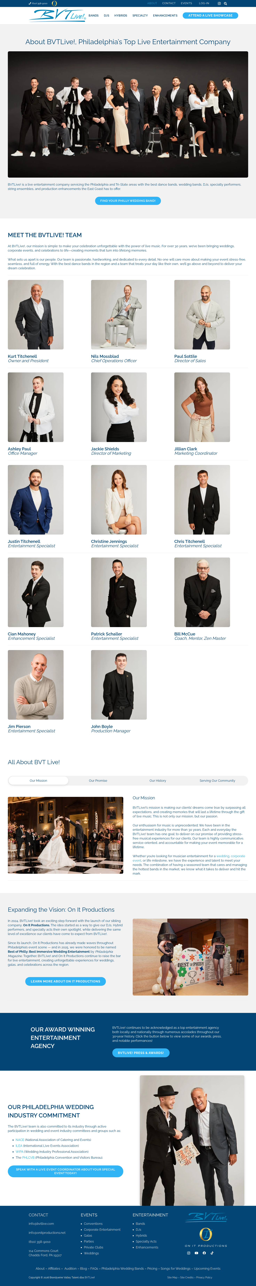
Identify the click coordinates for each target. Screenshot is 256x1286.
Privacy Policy (204, 1277)
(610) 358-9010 (40, 1242)
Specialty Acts (146, 1241)
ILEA (19, 1146)
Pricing (152, 1268)
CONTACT (38, 1214)
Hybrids (141, 1235)
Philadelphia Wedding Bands (123, 1268)
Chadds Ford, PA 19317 (45, 1255)
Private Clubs (93, 1247)
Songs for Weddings (176, 1268)
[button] (194, 3)
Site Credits (186, 1277)
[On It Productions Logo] (54, 3)
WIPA (19, 1151)
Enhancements (147, 1247)
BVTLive (89, 1277)
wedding (222, 856)
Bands (140, 1223)
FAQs (94, 1268)
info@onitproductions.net (47, 1233)
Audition (70, 1268)
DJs (138, 1229)
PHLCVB (28, 1157)
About (40, 1268)
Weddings (91, 1253)
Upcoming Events (207, 1268)
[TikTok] (212, 1253)
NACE (20, 1140)
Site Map (172, 1277)
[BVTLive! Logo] (57, 16)
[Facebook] (204, 1253)
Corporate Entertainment (102, 1229)
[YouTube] (196, 1253)
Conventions (93, 1223)
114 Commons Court (43, 1251)
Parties (89, 1241)
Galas (88, 1235)
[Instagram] (219, 3)
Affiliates (54, 1268)
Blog (83, 1268)
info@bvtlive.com (41, 1223)
